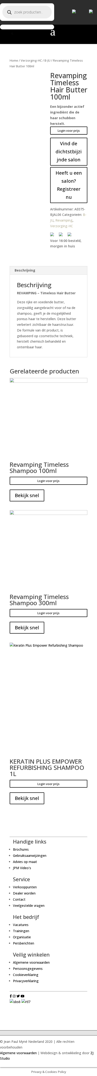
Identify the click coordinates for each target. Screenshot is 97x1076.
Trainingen (21, 931)
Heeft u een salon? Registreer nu (69, 185)
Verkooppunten (25, 887)
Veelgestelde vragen (28, 905)
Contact (19, 899)
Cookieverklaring (25, 974)
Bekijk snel (27, 495)
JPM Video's (22, 868)
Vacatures (20, 924)
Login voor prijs (69, 130)
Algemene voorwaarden (31, 962)
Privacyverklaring (26, 981)
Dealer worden (24, 893)
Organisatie (22, 937)
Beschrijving (25, 270)
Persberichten (23, 943)
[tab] (48, 270)
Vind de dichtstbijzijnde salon (69, 151)
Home (14, 60)
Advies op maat (25, 861)
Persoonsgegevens (28, 968)
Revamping (64, 220)
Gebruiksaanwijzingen (29, 855)
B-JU (47, 60)
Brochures (21, 849)
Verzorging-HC (31, 60)
